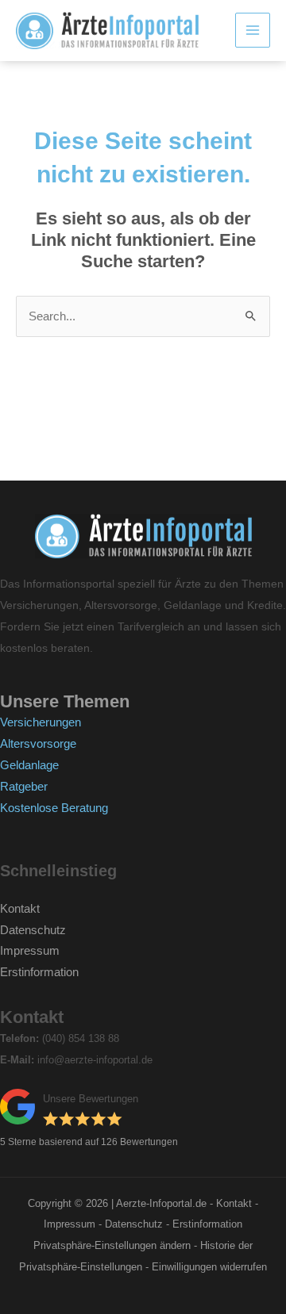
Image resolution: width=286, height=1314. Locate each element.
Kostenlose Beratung (54, 808)
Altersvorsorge (38, 743)
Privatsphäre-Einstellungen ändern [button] (112, 1245)
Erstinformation (39, 972)
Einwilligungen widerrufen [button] (209, 1267)
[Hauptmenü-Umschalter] (252, 30)
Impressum (30, 950)
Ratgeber (24, 786)
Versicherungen (40, 722)
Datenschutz (33, 930)
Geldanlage (29, 765)
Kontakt (20, 908)
